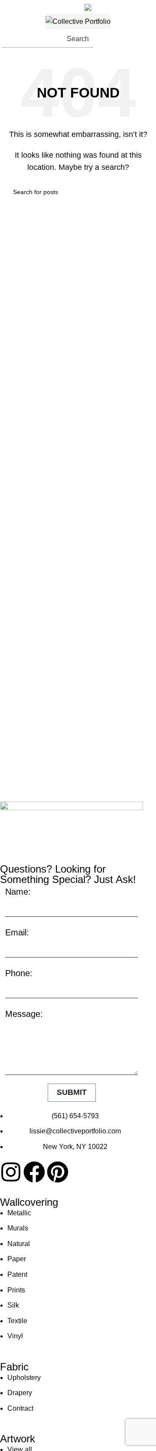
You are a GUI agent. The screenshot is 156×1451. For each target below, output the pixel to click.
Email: (17, 932)
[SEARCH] (140, 192)
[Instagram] (11, 1172)
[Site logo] (78, 21)
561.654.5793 (37, 6)
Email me (120, 6)
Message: (24, 1014)
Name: (18, 891)
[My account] (126, 39)
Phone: (18, 973)
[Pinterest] (57, 1172)
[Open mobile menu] (146, 39)
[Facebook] (34, 1172)
